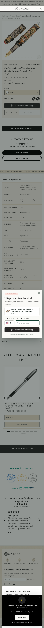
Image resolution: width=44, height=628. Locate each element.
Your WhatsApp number (18, 319)
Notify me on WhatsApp (23, 330)
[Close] (39, 293)
